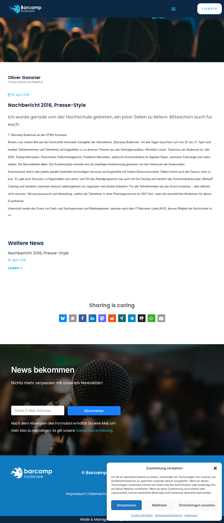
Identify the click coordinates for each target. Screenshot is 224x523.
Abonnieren (94, 411)
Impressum (191, 515)
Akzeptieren (126, 505)
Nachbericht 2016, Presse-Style (38, 253)
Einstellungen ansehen (197, 505)
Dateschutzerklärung (94, 430)
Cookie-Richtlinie (142, 515)
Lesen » (15, 268)
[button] (215, 468)
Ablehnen (159, 505)
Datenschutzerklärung (168, 515)
